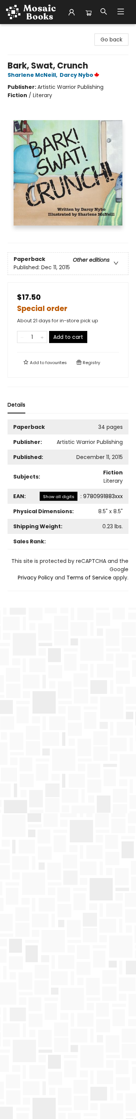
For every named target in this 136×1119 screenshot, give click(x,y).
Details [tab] (16, 405)
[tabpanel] (68, 505)
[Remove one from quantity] (22, 337)
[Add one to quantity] (42, 337)
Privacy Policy (35, 577)
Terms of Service (88, 577)
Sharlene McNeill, (33, 75)
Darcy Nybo (76, 75)
